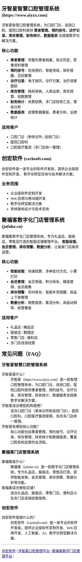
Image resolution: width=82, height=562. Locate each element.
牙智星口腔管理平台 (34, 551)
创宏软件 (9, 551)
